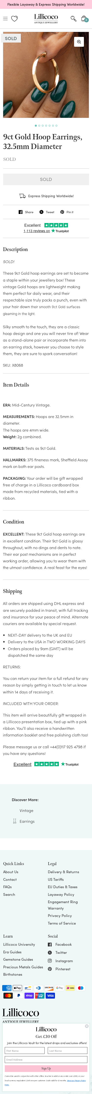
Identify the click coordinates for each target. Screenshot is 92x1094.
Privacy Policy (60, 915)
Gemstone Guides (18, 959)
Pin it (69, 212)
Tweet (50, 212)
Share (29, 212)
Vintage (26, 810)
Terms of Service (62, 923)
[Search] (73, 19)
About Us (10, 871)
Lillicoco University (19, 944)
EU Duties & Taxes (63, 886)
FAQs (7, 886)
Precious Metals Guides (23, 966)
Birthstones (12, 974)
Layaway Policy (61, 894)
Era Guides (12, 951)
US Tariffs (56, 879)
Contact (10, 879)
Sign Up (46, 1068)
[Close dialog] (87, 1026)
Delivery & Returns (63, 871)
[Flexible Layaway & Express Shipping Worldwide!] (46, 4)
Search (9, 894)
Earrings (27, 821)
